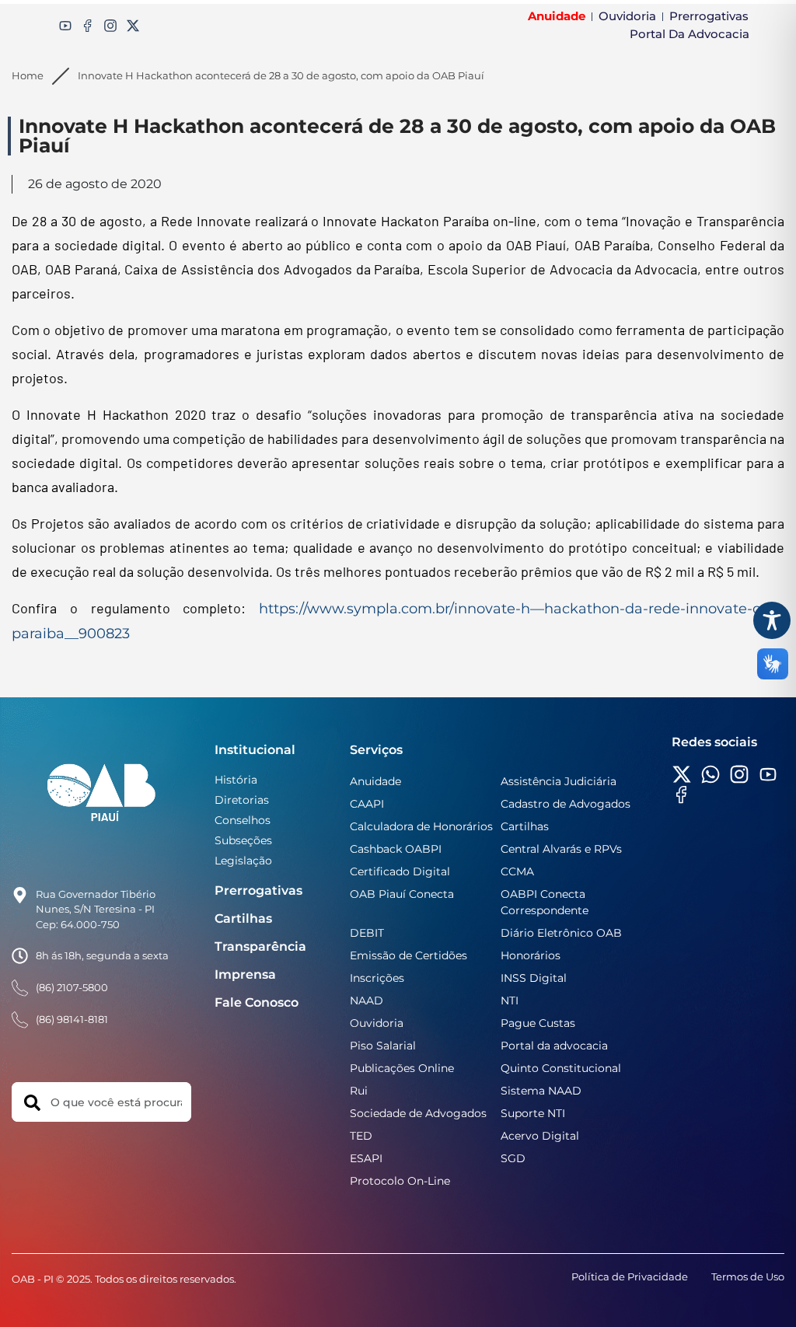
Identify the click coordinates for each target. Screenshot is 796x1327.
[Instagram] (110, 26)
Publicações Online (402, 1068)
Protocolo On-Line (400, 1181)
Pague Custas (538, 1023)
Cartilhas (243, 918)
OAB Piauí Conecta (402, 894)
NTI (509, 1000)
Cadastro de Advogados (565, 804)
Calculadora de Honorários (421, 826)
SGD (513, 1158)
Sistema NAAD (541, 1091)
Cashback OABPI (396, 849)
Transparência (260, 946)
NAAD (366, 1000)
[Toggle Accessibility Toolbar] (772, 620)
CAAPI (367, 804)
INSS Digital (534, 978)
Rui (359, 1091)
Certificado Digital (400, 871)
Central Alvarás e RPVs (561, 849)
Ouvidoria (376, 1023)
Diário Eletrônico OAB (561, 933)
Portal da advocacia (554, 1046)
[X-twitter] (133, 26)
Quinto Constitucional (561, 1068)
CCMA (517, 871)
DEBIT (367, 933)
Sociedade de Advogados (418, 1113)
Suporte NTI (533, 1113)
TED (361, 1136)
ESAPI (366, 1158)
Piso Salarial (383, 1046)
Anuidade (375, 781)
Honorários (530, 955)
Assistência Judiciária (558, 781)
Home (28, 75)
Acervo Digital (540, 1136)
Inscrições (377, 978)
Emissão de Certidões (408, 955)
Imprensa (245, 974)
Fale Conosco (256, 1002)
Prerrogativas (258, 890)
